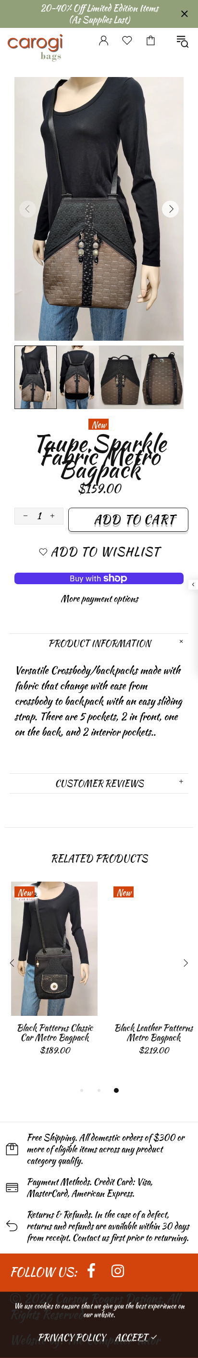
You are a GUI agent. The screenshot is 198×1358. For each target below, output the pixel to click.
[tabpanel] (49, 978)
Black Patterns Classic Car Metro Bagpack (50, 1032)
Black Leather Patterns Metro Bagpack (148, 1032)
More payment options (99, 598)
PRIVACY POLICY (71, 1337)
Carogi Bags (35, 36)
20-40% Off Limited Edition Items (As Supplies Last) (99, 14)
